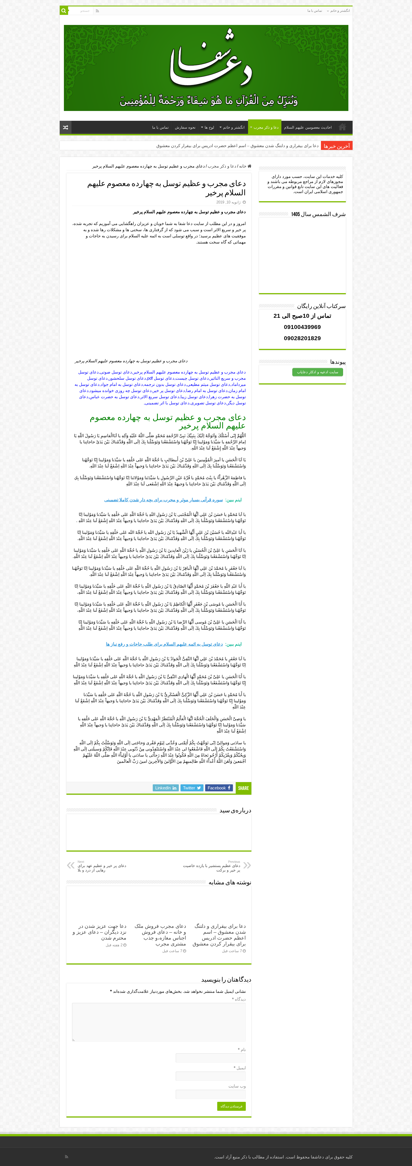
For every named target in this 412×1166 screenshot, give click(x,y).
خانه (243, 166)
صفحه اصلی (342, 127)
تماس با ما (314, 11)
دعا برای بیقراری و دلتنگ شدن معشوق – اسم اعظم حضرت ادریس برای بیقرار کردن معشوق (237, 145)
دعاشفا (317, 1157)
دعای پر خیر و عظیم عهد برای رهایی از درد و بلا (102, 866)
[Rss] (97, 11)
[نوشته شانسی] (65, 127)
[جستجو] (64, 10)
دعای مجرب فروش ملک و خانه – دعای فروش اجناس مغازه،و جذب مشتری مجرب (160, 935)
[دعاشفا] (206, 67)
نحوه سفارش (185, 127)
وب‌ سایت (237, 1086)
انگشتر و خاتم (340, 11)
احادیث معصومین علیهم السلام (308, 127)
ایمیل (240, 1067)
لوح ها (209, 127)
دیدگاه (239, 999)
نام (242, 1049)
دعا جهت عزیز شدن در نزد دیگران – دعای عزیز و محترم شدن (99, 932)
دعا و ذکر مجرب (266, 127)
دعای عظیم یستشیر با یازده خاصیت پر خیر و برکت (211, 866)
